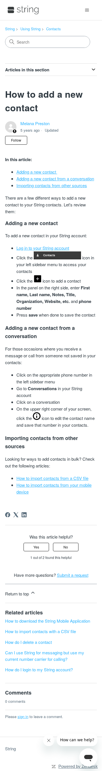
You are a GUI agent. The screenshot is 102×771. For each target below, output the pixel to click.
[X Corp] (15, 514)
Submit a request (72, 575)
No (65, 546)
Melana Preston (35, 123)
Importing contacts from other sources (51, 185)
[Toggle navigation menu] (87, 10)
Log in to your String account (42, 248)
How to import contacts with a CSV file (40, 631)
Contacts (53, 28)
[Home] (23, 10)
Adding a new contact (36, 172)
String (10, 28)
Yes (36, 546)
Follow (16, 140)
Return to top (17, 594)
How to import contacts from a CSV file (52, 478)
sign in (23, 716)
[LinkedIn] (24, 514)
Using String (30, 28)
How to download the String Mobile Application (47, 621)
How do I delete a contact (28, 642)
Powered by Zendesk (78, 766)
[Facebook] (7, 514)
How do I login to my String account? (39, 669)
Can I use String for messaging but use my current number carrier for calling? (44, 656)
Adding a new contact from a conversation (55, 178)
